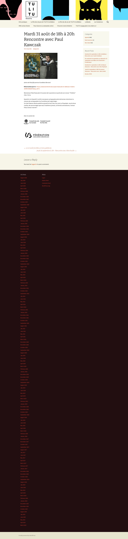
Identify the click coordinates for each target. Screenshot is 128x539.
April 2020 (23, 363)
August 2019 (23, 385)
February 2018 (24, 433)
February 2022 (24, 310)
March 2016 (23, 495)
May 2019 (22, 393)
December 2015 (24, 503)
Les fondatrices (98, 22)
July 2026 (22, 180)
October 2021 (24, 320)
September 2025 (24, 204)
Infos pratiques (23, 22)
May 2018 (22, 425)
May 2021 (22, 334)
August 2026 (23, 178)
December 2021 (24, 315)
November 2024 (24, 229)
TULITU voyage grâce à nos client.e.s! (86, 26)
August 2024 (23, 237)
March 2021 (23, 339)
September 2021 (24, 323)
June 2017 (23, 455)
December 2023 (24, 256)
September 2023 (24, 264)
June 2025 (23, 213)
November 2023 (24, 258)
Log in (43, 178)
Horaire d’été (88, 74)
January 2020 (23, 371)
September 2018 (24, 415)
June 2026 (23, 183)
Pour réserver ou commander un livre (43, 26)
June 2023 (23, 272)
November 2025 (24, 199)
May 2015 (22, 520)
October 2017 (24, 444)
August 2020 (23, 353)
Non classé (88, 43)
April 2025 (23, 218)
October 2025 (24, 202)
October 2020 (24, 347)
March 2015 (23, 525)
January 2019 (23, 404)
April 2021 (23, 336)
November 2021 (24, 318)
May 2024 (22, 245)
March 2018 (23, 431)
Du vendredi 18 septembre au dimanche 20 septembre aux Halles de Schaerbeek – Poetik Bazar (96, 60)
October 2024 (24, 231)
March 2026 (23, 188)
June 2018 (23, 423)
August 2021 (23, 326)
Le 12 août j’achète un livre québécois (37, 148)
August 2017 (23, 450)
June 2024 (23, 242)
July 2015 (22, 514)
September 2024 (24, 234)
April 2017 (23, 460)
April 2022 (23, 304)
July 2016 (22, 485)
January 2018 (23, 436)
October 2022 (24, 291)
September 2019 (24, 382)
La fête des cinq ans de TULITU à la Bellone (43, 22)
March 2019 (23, 398)
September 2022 (24, 293)
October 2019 (24, 380)
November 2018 (24, 409)
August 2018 (23, 417)
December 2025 (24, 196)
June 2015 (23, 517)
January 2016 (23, 501)
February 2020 (24, 369)
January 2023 (23, 285)
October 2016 (24, 476)
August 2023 (23, 266)
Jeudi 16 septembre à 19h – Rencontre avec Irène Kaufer (56, 150)
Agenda (37, 49)
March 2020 (23, 366)
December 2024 (24, 226)
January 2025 (23, 223)
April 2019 (23, 396)
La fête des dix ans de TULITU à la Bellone (69, 22)
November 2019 (24, 377)
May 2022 (22, 301)
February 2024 (24, 250)
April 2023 (23, 277)
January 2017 (23, 468)
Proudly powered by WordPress (27, 535)
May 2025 (22, 215)
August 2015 (23, 512)
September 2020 (24, 350)
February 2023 (24, 283)
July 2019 (22, 388)
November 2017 (24, 441)
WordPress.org (46, 186)
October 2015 (24, 509)
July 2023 (22, 269)
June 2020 (23, 358)
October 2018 (24, 412)
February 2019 (24, 401)
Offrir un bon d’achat (24, 26)
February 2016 (24, 498)
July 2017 (22, 452)
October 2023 (24, 261)
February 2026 (24, 191)
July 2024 (22, 239)
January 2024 (23, 253)
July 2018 (22, 420)
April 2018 (23, 428)
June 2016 (23, 487)
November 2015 (24, 506)
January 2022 (23, 312)
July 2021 (22, 328)
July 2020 (22, 355)
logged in (34, 164)
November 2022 (24, 288)
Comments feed (46, 183)
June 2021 (23, 331)
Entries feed (45, 180)
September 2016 (24, 479)
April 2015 (23, 522)
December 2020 (24, 342)
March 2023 (23, 280)
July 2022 (22, 296)
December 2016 (24, 471)
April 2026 (23, 186)
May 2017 (22, 458)
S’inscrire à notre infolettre (64, 26)
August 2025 (23, 207)
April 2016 (23, 493)
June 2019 (23, 390)
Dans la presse (89, 40)
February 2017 (24, 466)
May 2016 (22, 490)
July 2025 (22, 210)
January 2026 (23, 194)
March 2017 (23, 463)
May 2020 (22, 361)
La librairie (87, 22)
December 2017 (24, 439)
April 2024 (23, 248)
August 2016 (23, 482)
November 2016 (24, 474)
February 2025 (24, 221)
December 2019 (24, 374)
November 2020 (24, 345)
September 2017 (24, 447)
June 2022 (23, 299)
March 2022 (23, 307)
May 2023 (22, 274)
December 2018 (24, 406)
